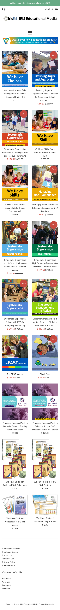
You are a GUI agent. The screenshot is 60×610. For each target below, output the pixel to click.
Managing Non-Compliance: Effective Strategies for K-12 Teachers (45, 207)
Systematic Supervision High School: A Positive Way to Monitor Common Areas (45, 263)
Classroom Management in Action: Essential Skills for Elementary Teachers (45, 322)
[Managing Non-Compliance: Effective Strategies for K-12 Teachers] (45, 183)
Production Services (11, 548)
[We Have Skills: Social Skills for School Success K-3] (45, 128)
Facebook (6, 578)
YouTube (6, 582)
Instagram (6, 585)
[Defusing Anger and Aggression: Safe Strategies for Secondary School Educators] (45, 69)
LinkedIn (6, 588)
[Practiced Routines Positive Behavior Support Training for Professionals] (15, 402)
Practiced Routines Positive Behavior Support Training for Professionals (15, 426)
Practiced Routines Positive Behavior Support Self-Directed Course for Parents (45, 426)
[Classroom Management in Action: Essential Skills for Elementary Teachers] (45, 297)
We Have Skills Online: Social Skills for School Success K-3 (15, 207)
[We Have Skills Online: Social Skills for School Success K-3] (15, 183)
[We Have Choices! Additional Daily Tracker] (45, 504)
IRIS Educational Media (29, 604)
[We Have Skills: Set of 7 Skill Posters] (45, 459)
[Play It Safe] (45, 353)
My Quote (49, 9)
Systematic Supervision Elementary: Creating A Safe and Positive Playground (15, 152)
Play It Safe (45, 374)
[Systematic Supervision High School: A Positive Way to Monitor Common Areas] (45, 239)
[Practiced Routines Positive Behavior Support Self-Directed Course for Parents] (45, 402)
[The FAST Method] (15, 353)
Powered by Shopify (46, 604)
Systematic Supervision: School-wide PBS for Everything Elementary (15, 322)
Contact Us (7, 555)
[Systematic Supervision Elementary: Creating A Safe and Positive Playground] (15, 128)
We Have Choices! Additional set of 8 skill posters (15, 521)
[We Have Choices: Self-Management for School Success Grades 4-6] (15, 69)
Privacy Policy (8, 562)
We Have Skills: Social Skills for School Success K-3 (45, 152)
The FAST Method (15, 374)
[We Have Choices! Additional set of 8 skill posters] (15, 504)
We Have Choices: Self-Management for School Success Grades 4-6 (15, 93)
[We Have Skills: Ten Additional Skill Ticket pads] (15, 459)
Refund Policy (8, 565)
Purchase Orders (10, 552)
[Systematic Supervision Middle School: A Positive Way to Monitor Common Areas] (15, 239)
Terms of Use (8, 558)
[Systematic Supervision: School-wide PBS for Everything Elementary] (15, 297)
